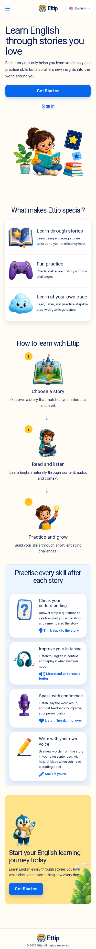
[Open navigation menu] (8, 8)
